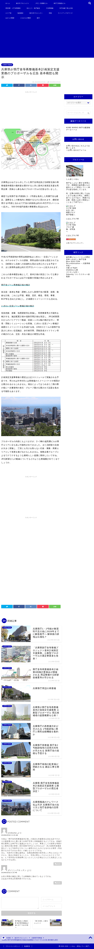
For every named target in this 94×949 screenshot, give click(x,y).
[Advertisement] (43, 39)
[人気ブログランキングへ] (78, 239)
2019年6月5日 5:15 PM (9, 872)
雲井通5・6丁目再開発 (13, 8)
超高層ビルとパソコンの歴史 (78, 257)
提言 (38, 18)
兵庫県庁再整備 (7, 64)
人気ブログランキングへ (75, 243)
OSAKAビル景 (72, 270)
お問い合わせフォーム (77, 150)
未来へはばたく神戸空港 (76, 259)
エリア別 (8, 13)
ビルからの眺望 (25, 18)
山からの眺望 (10, 18)
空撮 (50, 13)
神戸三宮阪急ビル (59, 3)
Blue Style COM (73, 261)
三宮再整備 (49, 8)
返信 (59, 864)
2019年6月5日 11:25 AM (9, 835)
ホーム (8, 3)
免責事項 (27, 946)
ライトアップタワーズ (65, 13)
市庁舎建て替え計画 (66, 8)
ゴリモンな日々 (72, 272)
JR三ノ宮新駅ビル (41, 3)
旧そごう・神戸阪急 (33, 8)
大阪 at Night (71, 268)
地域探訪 (20, 13)
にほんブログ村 (72, 219)
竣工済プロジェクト (36, 13)
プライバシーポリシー (13, 946)
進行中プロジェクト (22, 3)
